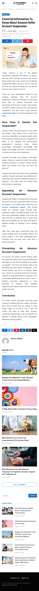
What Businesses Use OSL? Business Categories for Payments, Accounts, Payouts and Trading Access (18, 472)
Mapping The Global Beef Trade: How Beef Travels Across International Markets (17, 378)
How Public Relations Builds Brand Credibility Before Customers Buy (24, 510)
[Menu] (3, 3)
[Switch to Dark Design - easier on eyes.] (32, 3)
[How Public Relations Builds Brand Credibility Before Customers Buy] (7, 511)
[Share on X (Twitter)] (17, 41)
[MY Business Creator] (19, 3)
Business (6, 14)
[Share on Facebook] (7, 41)
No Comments (25, 33)
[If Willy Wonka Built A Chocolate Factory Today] (19, 396)
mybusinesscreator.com (9, 585)
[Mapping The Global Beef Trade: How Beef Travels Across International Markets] (19, 365)
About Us (25, 578)
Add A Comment (19, 484)
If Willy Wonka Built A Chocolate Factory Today (19, 409)
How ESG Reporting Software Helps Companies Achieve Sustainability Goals (24, 547)
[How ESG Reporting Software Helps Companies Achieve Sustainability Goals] (7, 547)
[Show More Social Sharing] (35, 41)
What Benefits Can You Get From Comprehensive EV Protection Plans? (15, 439)
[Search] (36, 3)
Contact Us (14, 578)
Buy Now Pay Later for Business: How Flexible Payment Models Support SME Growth (25, 560)
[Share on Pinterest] (28, 41)
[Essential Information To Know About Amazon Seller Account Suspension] (19, 57)
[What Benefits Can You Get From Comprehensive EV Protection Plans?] (19, 425)
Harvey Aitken (12, 31)
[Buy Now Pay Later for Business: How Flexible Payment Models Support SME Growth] (7, 560)
